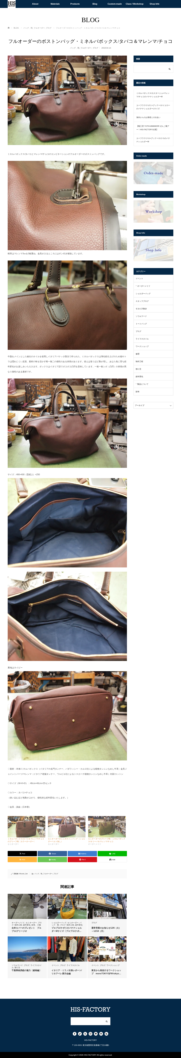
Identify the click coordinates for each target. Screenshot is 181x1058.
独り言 (17, 967)
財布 (137, 392)
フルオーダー (86, 48)
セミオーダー (31, 923)
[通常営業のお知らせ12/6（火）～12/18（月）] (107, 906)
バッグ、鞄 (74, 48)
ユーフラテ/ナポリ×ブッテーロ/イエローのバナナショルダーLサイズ (153, 107)
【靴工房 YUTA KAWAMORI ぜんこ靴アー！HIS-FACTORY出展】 (152, 127)
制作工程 (18, 925)
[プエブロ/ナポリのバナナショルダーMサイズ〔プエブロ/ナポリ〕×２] (67, 906)
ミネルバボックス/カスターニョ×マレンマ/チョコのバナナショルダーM (152, 95)
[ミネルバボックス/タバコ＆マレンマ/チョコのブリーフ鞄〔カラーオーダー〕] (26, 826)
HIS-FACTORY (90, 1055)
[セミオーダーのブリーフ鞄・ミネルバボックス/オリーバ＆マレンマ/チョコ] (107, 826)
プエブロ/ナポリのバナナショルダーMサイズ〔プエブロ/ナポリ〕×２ (67, 931)
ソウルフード (17, 965)
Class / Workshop (135, 4)
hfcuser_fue (23, 874)
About (35, 4)
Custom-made (115, 4)
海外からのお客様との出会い (148, 117)
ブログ (95, 48)
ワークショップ (113, 965)
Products (75, 4)
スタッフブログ (142, 301)
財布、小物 (36, 925)
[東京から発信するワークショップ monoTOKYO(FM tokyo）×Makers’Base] (107, 949)
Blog (94, 4)
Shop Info (154, 4)
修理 (137, 354)
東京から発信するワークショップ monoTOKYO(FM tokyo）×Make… (106, 973)
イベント (55, 965)
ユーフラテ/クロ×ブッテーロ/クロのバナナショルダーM (153, 140)
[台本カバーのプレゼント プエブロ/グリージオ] (27, 906)
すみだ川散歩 (141, 309)
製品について (142, 384)
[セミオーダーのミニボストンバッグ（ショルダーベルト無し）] (67, 826)
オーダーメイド (18, 923)
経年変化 (26, 925)
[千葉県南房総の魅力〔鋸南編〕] (27, 949)
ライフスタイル (73, 965)
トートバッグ (141, 324)
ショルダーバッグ (59, 923)
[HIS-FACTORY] (12, 4)
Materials (55, 4)
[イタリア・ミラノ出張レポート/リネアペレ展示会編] (67, 949)
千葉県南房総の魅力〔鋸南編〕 (26, 970)
